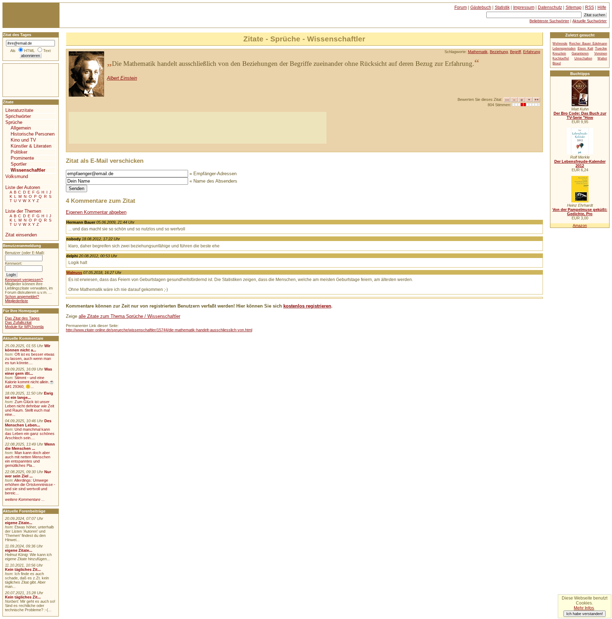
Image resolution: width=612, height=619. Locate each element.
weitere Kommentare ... (25, 499)
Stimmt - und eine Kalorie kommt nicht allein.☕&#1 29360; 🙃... (29, 382)
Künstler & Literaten (31, 146)
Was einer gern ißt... (28, 371)
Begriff (515, 52)
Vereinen (600, 53)
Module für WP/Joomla (24, 327)
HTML (29, 50)
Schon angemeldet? (22, 296)
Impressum (523, 7)
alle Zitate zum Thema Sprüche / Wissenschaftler (129, 316)
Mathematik (478, 52)
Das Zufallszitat (18, 322)
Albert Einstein (122, 78)
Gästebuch (480, 7)
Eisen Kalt (585, 48)
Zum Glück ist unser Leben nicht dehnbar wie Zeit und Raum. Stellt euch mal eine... (29, 408)
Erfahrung (531, 52)
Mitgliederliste (16, 301)
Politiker (19, 152)
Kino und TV (23, 140)
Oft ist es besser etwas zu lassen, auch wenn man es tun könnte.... (30, 358)
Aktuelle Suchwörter (589, 21)
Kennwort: (13, 263)
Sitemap (574, 7)
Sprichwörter (18, 116)
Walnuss (74, 272)
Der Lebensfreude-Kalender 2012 (580, 163)
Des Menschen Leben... (28, 423)
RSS (589, 7)
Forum (460, 7)
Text (47, 50)
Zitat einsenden (21, 234)
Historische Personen (33, 134)
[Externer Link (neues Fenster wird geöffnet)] (580, 105)
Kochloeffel (560, 58)
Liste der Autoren (22, 187)
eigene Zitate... (18, 523)
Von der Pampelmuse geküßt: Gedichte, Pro (579, 211)
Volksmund (16, 176)
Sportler (19, 164)
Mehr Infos (584, 608)
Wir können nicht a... (27, 348)
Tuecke (601, 48)
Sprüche (13, 122)
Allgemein (21, 128)
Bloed (556, 63)
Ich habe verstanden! (584, 614)
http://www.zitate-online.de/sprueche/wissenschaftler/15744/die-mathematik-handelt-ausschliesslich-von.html (159, 330)
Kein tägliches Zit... (23, 569)
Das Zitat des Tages (22, 318)
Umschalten (583, 58)
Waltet (602, 58)
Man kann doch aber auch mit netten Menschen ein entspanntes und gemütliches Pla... (27, 459)
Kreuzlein (559, 53)
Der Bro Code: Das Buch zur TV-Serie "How (580, 115)
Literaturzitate (19, 110)
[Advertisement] (198, 128)
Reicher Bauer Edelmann (588, 43)
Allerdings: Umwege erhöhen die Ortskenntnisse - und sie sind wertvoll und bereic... (30, 486)
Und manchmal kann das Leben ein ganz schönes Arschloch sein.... (30, 433)
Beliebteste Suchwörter (549, 21)
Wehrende (559, 43)
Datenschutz (550, 7)
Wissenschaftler (28, 170)
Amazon (580, 225)
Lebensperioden (564, 48)
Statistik (502, 7)
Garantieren (580, 53)
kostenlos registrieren (307, 306)
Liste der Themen (23, 211)
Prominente (22, 158)
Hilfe (601, 7)
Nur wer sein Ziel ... (28, 474)
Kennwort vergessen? (24, 279)
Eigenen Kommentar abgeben (96, 212)
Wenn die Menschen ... (30, 446)
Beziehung (499, 52)
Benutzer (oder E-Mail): (25, 253)
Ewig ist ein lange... (29, 395)
